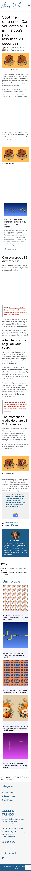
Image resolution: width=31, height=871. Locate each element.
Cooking (4, 821)
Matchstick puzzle (7, 826)
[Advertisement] (15, 115)
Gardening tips (20, 821)
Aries (3, 819)
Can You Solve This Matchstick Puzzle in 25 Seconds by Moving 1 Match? (15, 655)
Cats (23, 819)
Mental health (17, 826)
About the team (9, 792)
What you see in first (7, 839)
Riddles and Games (18, 50)
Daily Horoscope (12, 821)
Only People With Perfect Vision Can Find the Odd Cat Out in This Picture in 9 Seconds (15, 618)
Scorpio (13, 834)
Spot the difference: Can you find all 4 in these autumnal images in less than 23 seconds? (15, 728)
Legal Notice (8, 800)
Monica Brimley (15, 540)
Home (7, 776)
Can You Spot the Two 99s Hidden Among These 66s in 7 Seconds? (15, 692)
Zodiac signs (9, 841)
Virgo (20, 836)
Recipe (4, 834)
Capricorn (20, 819)
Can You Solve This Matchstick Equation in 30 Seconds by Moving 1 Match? (15, 765)
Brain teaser (13, 819)
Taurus (17, 836)
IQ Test (13, 823)
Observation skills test (12, 828)
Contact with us (9, 796)
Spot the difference (11, 525)
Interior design (8, 823)
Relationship (9, 834)
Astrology (6, 819)
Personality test (10, 831)
